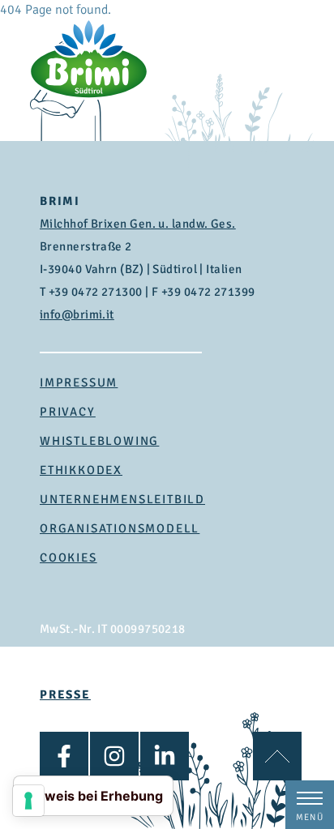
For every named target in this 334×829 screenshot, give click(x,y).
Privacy (68, 411)
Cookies (68, 557)
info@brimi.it (77, 314)
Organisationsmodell (119, 528)
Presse (65, 694)
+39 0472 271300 (96, 291)
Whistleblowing (99, 441)
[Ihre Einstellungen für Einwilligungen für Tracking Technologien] (28, 800)
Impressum (79, 382)
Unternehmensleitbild (122, 499)
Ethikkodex (81, 470)
